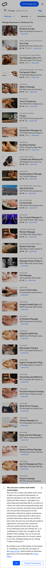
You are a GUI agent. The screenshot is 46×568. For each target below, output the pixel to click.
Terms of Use (15, 551)
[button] (42, 488)
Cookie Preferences (32, 563)
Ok (16, 563)
